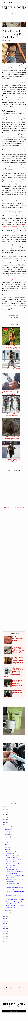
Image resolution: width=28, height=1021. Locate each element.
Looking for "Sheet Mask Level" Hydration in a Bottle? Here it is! (17, 682)
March (6, 849)
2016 (4, 918)
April (6, 847)
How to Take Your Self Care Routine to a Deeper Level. (15, 860)
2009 (4, 936)
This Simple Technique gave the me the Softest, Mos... (15, 902)
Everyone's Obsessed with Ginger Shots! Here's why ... (14, 896)
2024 (4, 809)
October (7, 832)
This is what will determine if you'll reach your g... (15, 888)
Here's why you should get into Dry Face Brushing (15, 876)
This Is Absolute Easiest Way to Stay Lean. (11, 369)
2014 (4, 924)
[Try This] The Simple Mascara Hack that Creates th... (15, 864)
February (7, 910)
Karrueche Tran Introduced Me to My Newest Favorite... (15, 868)
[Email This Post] (17, 318)
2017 (4, 916)
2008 (4, 939)
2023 (4, 812)
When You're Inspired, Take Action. (15, 899)
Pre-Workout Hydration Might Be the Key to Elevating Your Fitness (11, 459)
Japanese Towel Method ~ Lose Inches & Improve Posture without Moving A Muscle (11, 391)
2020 (4, 819)
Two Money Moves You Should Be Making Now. (15, 892)
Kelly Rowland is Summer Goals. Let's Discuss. (14, 880)
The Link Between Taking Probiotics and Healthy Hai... (14, 884)
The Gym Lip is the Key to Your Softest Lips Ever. (17, 638)
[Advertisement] (14, 570)
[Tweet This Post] (11, 318)
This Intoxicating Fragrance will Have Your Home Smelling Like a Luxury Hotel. (18, 649)
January (7, 913)
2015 (4, 921)
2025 (4, 807)
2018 (4, 824)
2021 (4, 817)
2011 (4, 931)
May (6, 844)
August (7, 837)
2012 (4, 929)
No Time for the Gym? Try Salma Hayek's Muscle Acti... (14, 856)
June (6, 842)
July (6, 839)
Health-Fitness (6, 40)
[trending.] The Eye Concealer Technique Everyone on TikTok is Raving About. (17, 661)
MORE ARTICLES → (21, 507)
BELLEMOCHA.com (16, 1019)
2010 (4, 934)
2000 (4, 941)
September (7, 834)
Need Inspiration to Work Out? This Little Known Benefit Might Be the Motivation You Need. (11, 346)
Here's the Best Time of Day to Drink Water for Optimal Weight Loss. (11, 437)
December (7, 827)
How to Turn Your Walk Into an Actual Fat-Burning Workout (11, 414)
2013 (4, 926)
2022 (4, 814)
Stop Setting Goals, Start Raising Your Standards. (17, 692)
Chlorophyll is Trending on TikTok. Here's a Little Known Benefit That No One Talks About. (14, 672)
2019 (4, 822)
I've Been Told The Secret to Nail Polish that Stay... (14, 906)
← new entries (6, 507)
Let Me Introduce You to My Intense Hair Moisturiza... (15, 852)
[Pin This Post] (14, 318)
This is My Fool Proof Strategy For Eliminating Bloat (14, 872)
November (7, 829)
